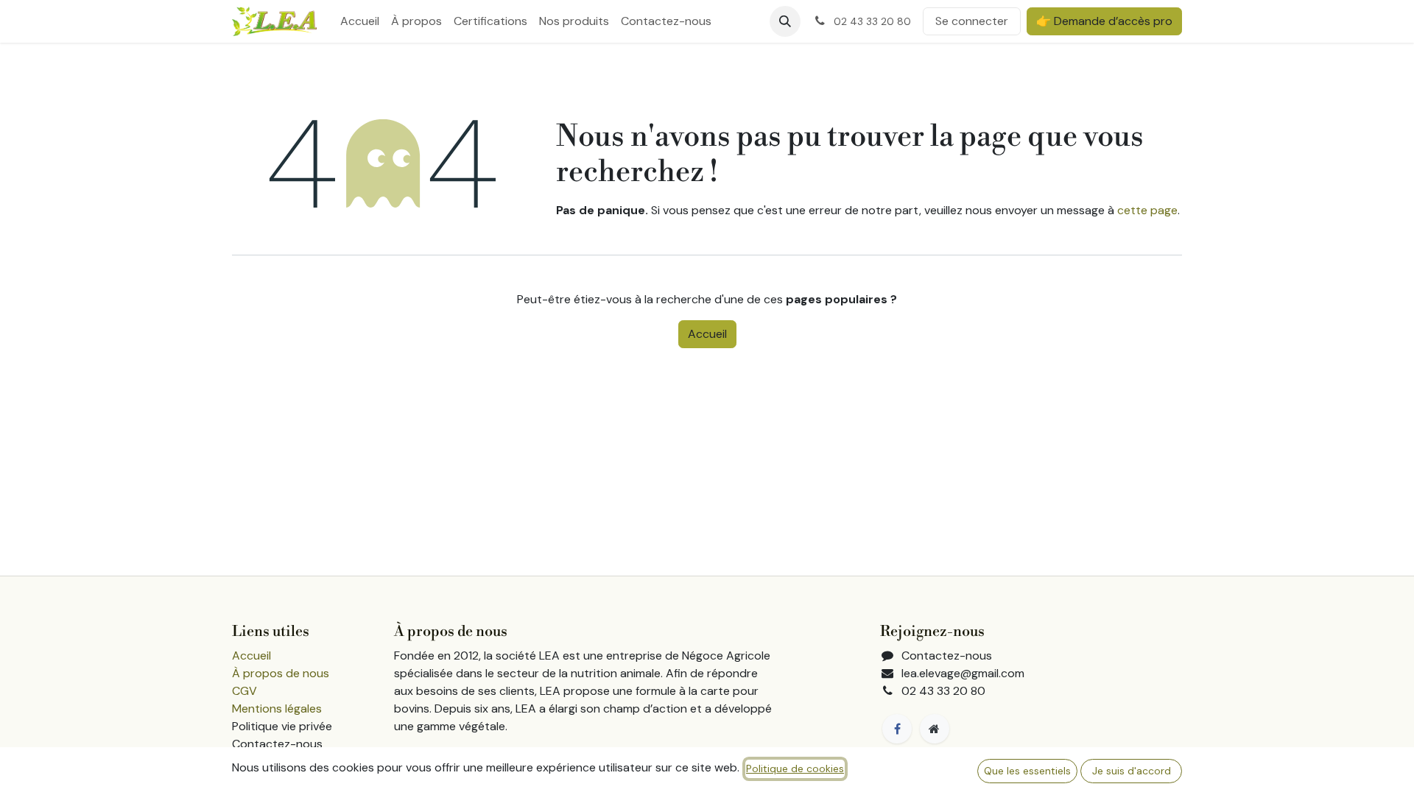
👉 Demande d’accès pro (1104, 21)
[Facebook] (897, 728)
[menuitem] (359, 21)
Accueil (707, 334)
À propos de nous (280, 673)
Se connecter (971, 21)
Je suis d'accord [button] (1131, 770)
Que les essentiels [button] (1027, 770)
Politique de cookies (795, 768)
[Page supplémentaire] (934, 728)
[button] (785, 21)
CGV (244, 691)
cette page (1147, 210)
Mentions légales (277, 708)
